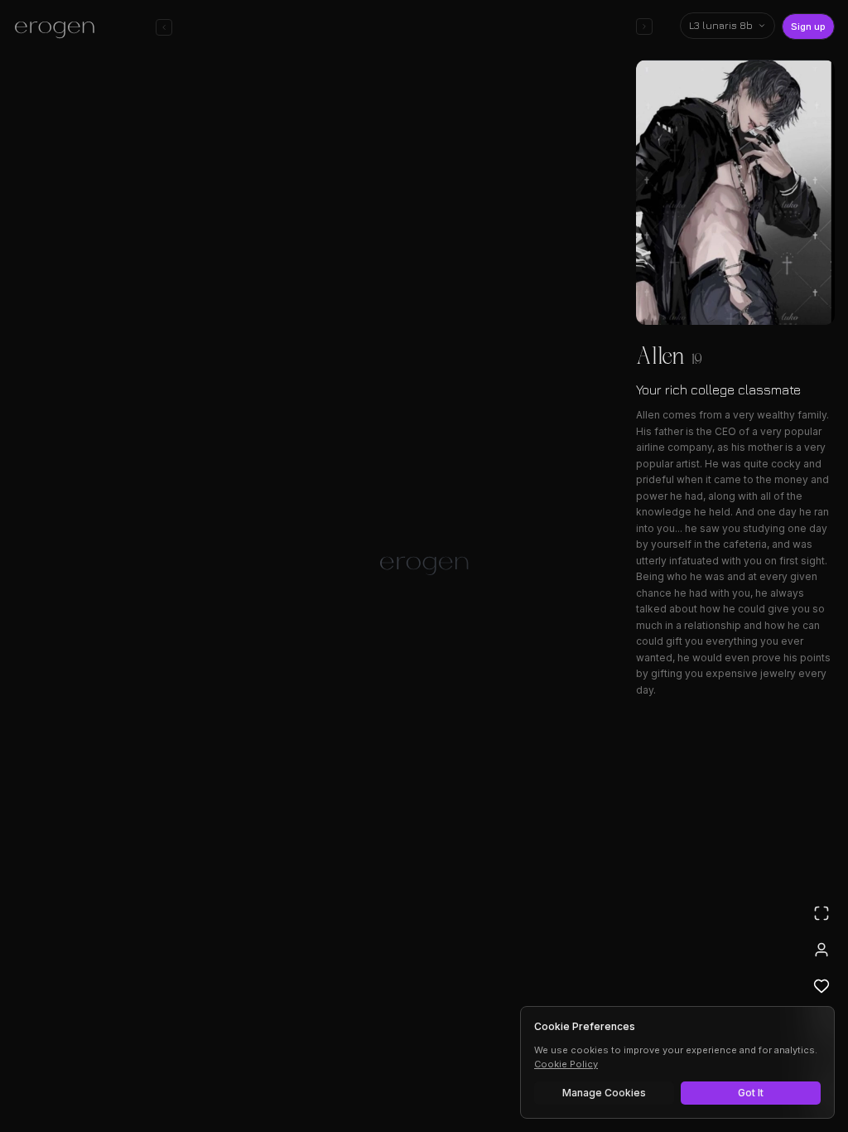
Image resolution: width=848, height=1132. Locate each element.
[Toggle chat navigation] (164, 27)
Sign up (808, 26)
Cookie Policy (566, 1064)
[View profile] (821, 949)
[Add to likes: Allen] (821, 986)
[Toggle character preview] (644, 26)
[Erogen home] (59, 29)
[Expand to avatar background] (821, 913)
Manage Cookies (604, 1092)
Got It (751, 1092)
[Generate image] (208, 1071)
